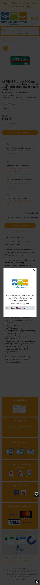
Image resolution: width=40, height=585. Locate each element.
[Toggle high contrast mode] (37, 581)
